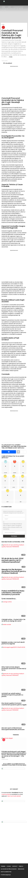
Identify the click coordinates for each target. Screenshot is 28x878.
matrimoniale (6, 794)
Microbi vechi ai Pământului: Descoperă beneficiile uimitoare (13, 729)
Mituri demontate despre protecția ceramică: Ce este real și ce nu (14, 668)
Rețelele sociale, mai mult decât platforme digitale (13, 643)
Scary (5, 472)
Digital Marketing (6, 872)
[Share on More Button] (18, 451)
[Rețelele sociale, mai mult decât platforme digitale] (14, 632)
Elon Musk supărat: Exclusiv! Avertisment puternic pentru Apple (14, 704)
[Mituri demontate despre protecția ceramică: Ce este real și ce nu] (14, 655)
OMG (22, 487)
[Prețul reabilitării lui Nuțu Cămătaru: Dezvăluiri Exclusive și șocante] (14, 582)
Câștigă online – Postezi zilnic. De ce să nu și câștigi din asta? (13, 620)
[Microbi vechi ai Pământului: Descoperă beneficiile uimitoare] (14, 716)
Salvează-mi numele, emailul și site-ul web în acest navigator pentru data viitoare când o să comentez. (12, 526)
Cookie (9, 866)
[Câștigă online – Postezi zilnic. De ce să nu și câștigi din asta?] (14, 609)
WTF (7, 501)
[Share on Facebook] (9, 451)
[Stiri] (3, 27)
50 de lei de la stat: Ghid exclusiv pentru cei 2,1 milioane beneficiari (12, 560)
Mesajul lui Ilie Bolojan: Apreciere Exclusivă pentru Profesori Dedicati (14, 571)
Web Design (21, 869)
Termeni (3, 866)
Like (20, 501)
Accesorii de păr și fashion (8, 869)
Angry (14, 472)
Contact (15, 866)
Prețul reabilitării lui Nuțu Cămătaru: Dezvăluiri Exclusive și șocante (13, 593)
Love (14, 487)
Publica (21, 866)
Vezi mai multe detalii (14, 796)
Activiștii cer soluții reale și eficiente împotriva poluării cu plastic (12, 694)
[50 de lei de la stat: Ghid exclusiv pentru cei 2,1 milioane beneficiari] (14, 550)
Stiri (3, 24)
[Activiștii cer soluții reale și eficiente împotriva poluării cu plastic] (14, 682)
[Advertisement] (14, 81)
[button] (2, 2)
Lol (5, 487)
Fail (23, 472)
